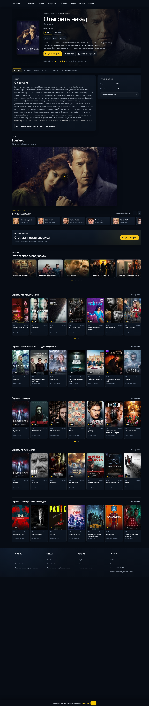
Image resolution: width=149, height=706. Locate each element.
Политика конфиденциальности (121, 572)
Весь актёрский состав (123, 213)
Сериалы (41, 3)
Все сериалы (135, 295)
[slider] (66, 61)
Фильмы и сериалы (85, 568)
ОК (93, 703)
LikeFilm (16, 3)
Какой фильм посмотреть (24, 560)
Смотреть (63, 3)
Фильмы (31, 3)
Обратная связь (117, 560)
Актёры (82, 3)
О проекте (113, 564)
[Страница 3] (78, 338)
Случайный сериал (53, 564)
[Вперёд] (139, 213)
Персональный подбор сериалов (58, 568)
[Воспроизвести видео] (64, 176)
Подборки (52, 3)
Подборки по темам (85, 560)
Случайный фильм (21, 564)
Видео (73, 3)
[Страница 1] (75, 338)
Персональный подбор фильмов (26, 568)
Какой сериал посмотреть (56, 560)
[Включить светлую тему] (23, 3)
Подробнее (85, 703)
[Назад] (135, 213)
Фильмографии (84, 564)
